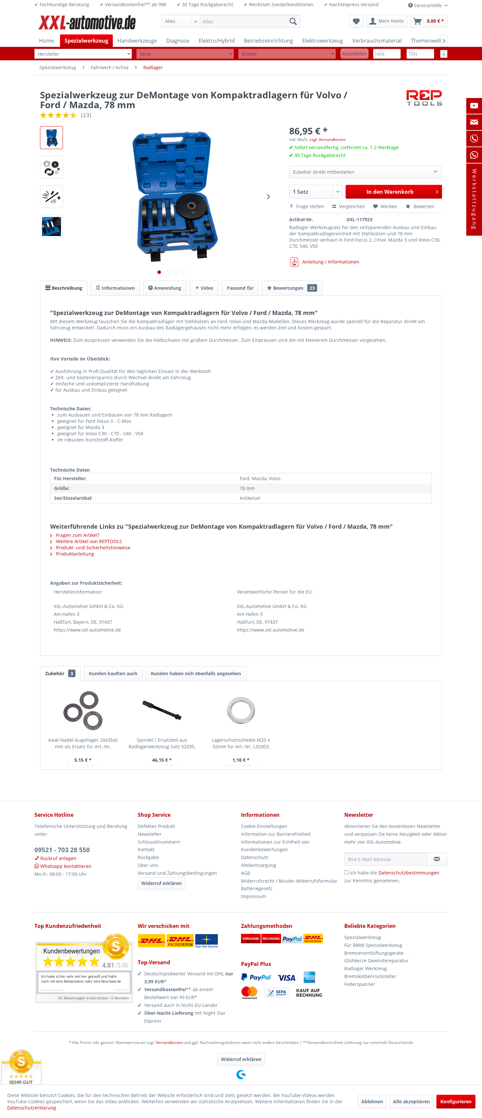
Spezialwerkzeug (362, 937)
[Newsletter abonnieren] (437, 859)
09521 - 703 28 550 (62, 850)
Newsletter (150, 834)
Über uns (148, 865)
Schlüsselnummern (159, 842)
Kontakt (146, 849)
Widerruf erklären (161, 883)
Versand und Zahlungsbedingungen (177, 873)
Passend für (240, 288)
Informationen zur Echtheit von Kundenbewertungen (275, 846)
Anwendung (167, 288)
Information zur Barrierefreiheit (276, 834)
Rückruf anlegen (57, 858)
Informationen (117, 288)
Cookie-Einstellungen (264, 826)
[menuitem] (230, 21)
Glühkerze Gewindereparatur (376, 960)
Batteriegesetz (256, 888)
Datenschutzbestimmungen (408, 873)
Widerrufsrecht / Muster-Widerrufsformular (289, 881)
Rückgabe (148, 857)
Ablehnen (372, 1101)
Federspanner (359, 984)
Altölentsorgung (258, 865)
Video (206, 288)
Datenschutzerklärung (31, 1108)
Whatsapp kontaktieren (65, 866)
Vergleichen (351, 206)
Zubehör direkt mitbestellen (323, 172)
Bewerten (423, 206)
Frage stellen (310, 206)
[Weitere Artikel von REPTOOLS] (424, 101)
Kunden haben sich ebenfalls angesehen (196, 673)
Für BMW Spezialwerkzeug (373, 945)
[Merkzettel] (356, 21)
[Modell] (287, 54)
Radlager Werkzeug (365, 968)
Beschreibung (66, 288)
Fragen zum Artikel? (77, 535)
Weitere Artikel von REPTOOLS (88, 541)
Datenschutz (255, 857)
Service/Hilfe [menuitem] (428, 5)
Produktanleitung (74, 554)
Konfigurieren (456, 1101)
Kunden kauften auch (113, 673)
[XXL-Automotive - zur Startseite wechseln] (87, 23)
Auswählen (354, 53)
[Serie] (185, 54)
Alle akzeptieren (411, 1101)
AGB (245, 873)
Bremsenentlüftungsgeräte (374, 953)
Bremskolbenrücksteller (370, 976)
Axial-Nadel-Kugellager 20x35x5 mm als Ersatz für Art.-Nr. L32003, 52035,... (83, 743)
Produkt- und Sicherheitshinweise (93, 547)
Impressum (253, 896)
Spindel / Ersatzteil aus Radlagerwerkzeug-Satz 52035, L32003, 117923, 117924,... (162, 743)
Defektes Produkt (156, 826)
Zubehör (59, 673)
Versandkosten (169, 1042)
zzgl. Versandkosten (328, 139)
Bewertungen (293, 288)
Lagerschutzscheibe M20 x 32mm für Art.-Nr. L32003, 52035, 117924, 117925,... (241, 743)
